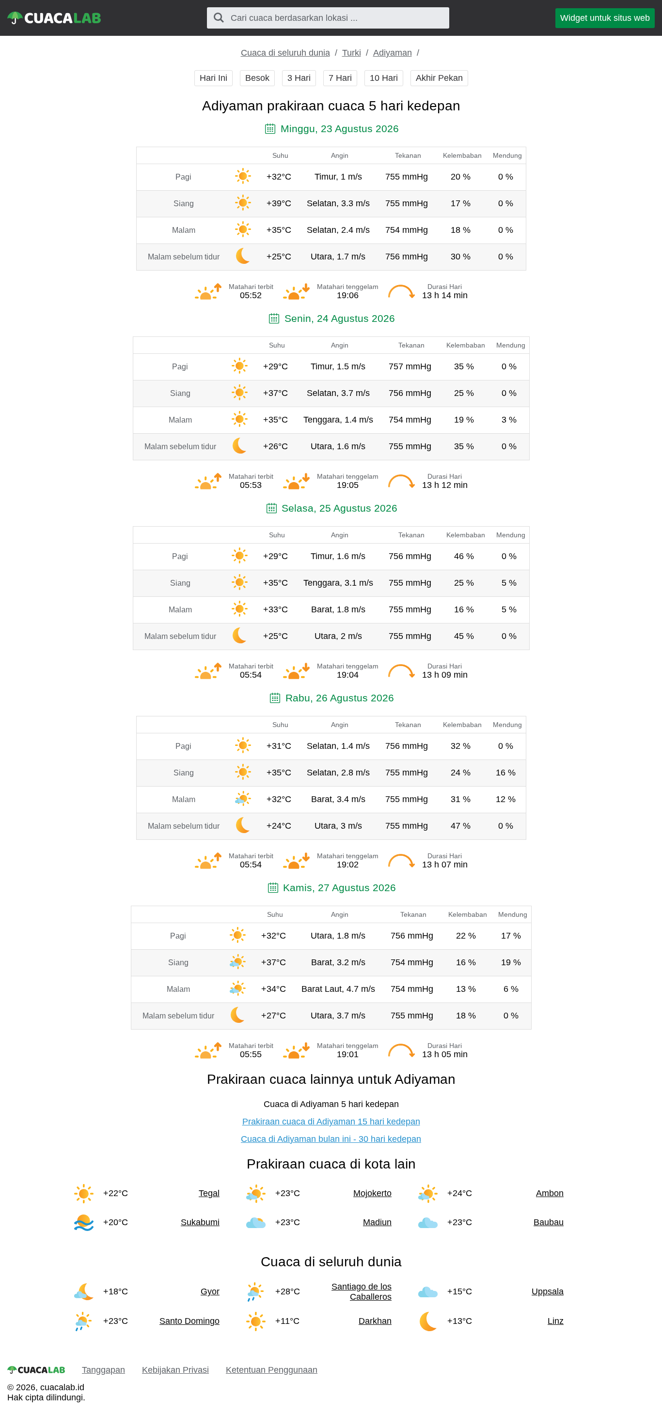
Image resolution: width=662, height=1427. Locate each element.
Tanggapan (103, 1370)
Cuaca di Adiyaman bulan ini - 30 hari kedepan (331, 1139)
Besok (257, 78)
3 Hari (299, 78)
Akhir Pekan (439, 78)
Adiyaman (392, 53)
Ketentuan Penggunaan (271, 1370)
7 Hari (340, 78)
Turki (351, 53)
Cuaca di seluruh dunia (285, 53)
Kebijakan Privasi (175, 1370)
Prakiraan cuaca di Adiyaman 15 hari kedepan (331, 1121)
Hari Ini (213, 78)
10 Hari (384, 78)
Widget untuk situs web (605, 18)
